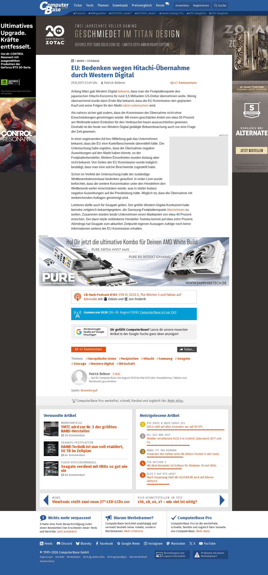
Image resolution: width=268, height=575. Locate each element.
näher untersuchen (135, 105)
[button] (220, 5)
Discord (66, 543)
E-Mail (116, 373)
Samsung (165, 358)
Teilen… (189, 349)
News (80, 61)
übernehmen (176, 209)
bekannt (123, 91)
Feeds (48, 543)
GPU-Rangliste (197, 13)
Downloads (120, 5)
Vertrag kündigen (117, 556)
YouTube (210, 543)
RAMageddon (98, 13)
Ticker (78, 5)
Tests (90, 5)
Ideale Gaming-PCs (172, 13)
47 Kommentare (90, 349)
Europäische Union (102, 358)
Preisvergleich (142, 5)
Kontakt (59, 556)
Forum (160, 5)
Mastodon (178, 543)
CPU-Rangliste (219, 13)
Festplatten (130, 358)
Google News (130, 543)
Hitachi (148, 358)
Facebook (106, 543)
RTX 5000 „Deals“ (121, 13)
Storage (93, 61)
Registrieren (201, 5)
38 (74, 435)
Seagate (183, 358)
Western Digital (102, 364)
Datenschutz (47, 561)
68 (74, 475)
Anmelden (182, 5)
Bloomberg (88, 390)
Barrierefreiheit (138, 556)
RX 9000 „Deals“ (146, 13)
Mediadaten (73, 556)
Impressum (46, 556)
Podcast (80, 13)
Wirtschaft (127, 364)
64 (74, 455)
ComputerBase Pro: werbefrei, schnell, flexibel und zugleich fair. (130, 401)
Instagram (155, 543)
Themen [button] (103, 5)
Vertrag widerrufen (94, 556)
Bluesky (85, 543)
